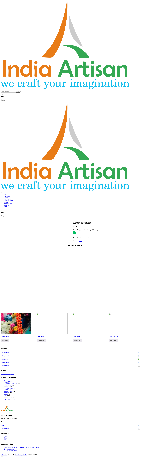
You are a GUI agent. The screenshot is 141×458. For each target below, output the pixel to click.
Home (5, 436)
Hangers (6, 202)
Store (5, 206)
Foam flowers (7, 199)
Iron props (6, 205)
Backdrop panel (8, 196)
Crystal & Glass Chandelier (11, 383)
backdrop (3, 374)
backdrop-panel (10, 374)
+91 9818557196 (9, 449)
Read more (5, 340)
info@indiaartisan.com (11, 450)
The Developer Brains (21, 455)
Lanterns (6, 394)
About (5, 439)
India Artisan (4, 455)
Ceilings (6, 197)
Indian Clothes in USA (10, 399)
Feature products (8, 385)
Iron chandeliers (8, 203)
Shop (5, 438)
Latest (5, 194)
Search (18, 91)
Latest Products (8, 397)
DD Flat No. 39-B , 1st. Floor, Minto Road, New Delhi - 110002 (22, 447)
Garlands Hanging (8, 200)
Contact (6, 440)
